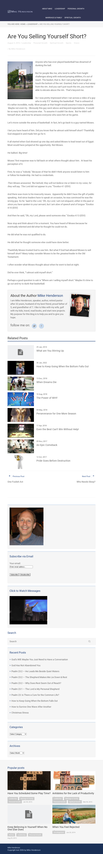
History (11, 835)
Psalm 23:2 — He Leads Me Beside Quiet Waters (35, 671)
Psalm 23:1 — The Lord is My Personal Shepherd (35, 689)
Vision (76, 43)
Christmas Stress (20, 712)
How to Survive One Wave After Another (31, 706)
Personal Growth (76, 9)
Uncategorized (59, 832)
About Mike (47, 9)
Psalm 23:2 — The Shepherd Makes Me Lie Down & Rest (39, 677)
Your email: (15, 563)
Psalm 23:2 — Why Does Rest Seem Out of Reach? (36, 683)
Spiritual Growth (72, 18)
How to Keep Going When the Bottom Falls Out (34, 701)
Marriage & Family (53, 18)
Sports (69, 43)
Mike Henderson (18, 49)
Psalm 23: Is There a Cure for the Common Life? (35, 695)
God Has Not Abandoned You (25, 665)
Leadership (60, 9)
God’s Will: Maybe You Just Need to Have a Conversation (39, 659)
